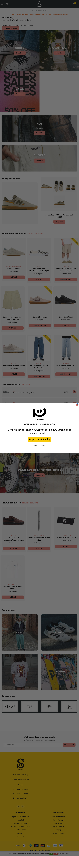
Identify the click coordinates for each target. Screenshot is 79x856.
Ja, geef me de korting (40, 439)
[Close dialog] (77, 404)
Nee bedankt (39, 445)
